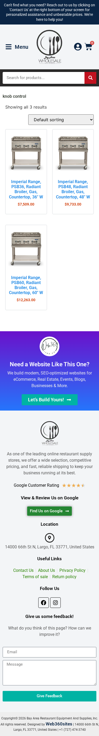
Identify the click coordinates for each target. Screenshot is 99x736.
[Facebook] (43, 602)
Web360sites (59, 724)
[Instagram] (55, 602)
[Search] (90, 78)
